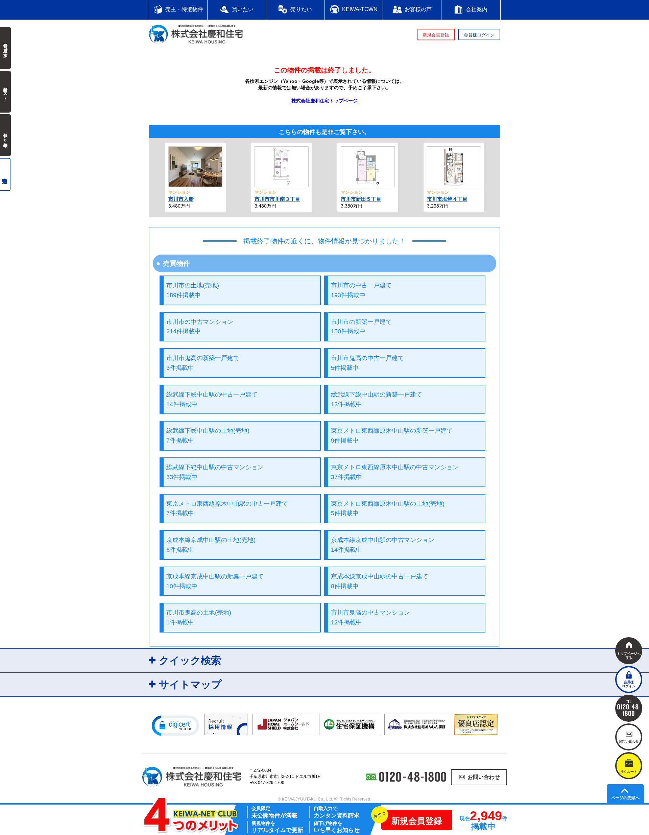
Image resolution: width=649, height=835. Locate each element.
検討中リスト (5, 92)
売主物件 (5, 174)
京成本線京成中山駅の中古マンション (382, 544)
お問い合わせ (483, 777)
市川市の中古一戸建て (361, 290)
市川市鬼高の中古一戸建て (367, 363)
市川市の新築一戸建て (361, 326)
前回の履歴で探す (5, 48)
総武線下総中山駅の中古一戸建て (212, 399)
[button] (175, 725)
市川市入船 (181, 199)
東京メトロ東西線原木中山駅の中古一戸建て (227, 508)
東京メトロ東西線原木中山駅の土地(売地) (387, 508)
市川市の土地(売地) (192, 290)
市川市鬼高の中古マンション (370, 617)
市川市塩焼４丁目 (447, 199)
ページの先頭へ (625, 797)
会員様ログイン (479, 35)
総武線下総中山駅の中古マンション (215, 472)
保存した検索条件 (5, 135)
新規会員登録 (436, 35)
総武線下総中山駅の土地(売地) (207, 435)
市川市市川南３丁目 (277, 199)
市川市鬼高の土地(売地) (198, 617)
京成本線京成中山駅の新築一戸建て (215, 581)
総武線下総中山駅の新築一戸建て (376, 399)
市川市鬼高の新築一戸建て (202, 363)
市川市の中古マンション (199, 326)
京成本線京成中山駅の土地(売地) (211, 544)
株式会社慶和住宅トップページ (324, 100)
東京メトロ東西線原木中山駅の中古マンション (395, 472)
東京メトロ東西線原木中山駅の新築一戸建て (392, 435)
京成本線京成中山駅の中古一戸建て (379, 581)
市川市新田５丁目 (361, 199)
